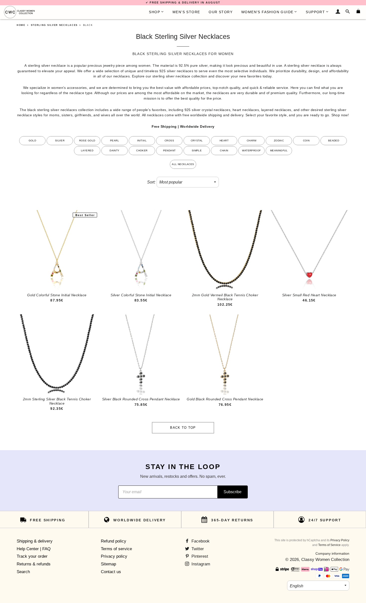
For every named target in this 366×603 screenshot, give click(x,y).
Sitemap (108, 564)
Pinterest (199, 556)
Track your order (32, 556)
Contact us (111, 571)
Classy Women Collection (325, 559)
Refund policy (113, 541)
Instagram (200, 564)
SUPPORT (315, 12)
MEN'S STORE (186, 12)
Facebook (200, 541)
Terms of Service (329, 545)
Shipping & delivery (35, 541)
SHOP (154, 12)
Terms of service (116, 548)
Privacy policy (114, 556)
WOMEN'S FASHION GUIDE (267, 12)
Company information (332, 553)
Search (23, 571)
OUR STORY (221, 12)
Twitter (197, 548)
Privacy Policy (339, 540)
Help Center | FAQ (34, 548)
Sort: (151, 182)
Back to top (183, 427)
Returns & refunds (34, 564)
